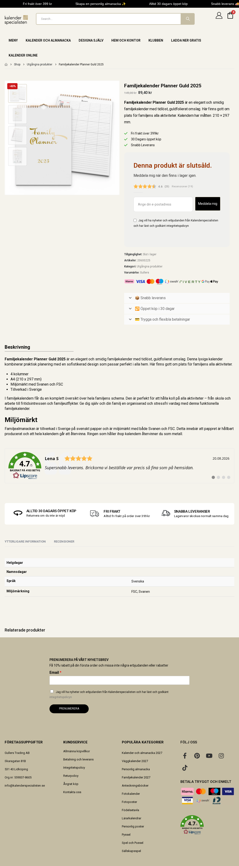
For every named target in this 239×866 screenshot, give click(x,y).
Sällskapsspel (131, 851)
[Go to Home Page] (6, 64)
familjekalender (119, 359)
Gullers (144, 272)
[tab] (64, 541)
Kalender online (23, 55)
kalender (216, 359)
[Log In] (219, 19)
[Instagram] (221, 755)
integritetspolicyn (177, 225)
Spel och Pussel (132, 843)
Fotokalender (131, 793)
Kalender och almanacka (48, 40)
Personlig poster (133, 826)
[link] (119, 465)
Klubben (155, 40)
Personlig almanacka (136, 769)
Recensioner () (182, 186)
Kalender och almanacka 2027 (142, 753)
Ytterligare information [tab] (25, 541)
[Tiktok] (184, 767)
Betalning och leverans (78, 759)
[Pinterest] (197, 755)
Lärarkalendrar (131, 818)
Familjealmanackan (20, 428)
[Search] (187, 19)
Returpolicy (70, 775)
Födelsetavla (130, 810)
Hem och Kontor (126, 40)
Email (55, 672)
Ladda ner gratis (186, 40)
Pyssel (126, 834)
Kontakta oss (72, 792)
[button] (5, 137)
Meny (13, 40)
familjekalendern (20, 398)
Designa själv (91, 40)
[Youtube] (209, 755)
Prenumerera (69, 708)
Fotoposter (129, 802)
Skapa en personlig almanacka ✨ (100, 4)
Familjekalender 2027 (136, 777)
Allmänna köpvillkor (76, 751)
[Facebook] (184, 755)
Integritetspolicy (74, 767)
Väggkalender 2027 (135, 761)
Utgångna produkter (149, 266)
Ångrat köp (70, 784)
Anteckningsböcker (135, 785)
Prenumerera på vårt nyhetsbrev (79, 660)
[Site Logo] (16, 20)
